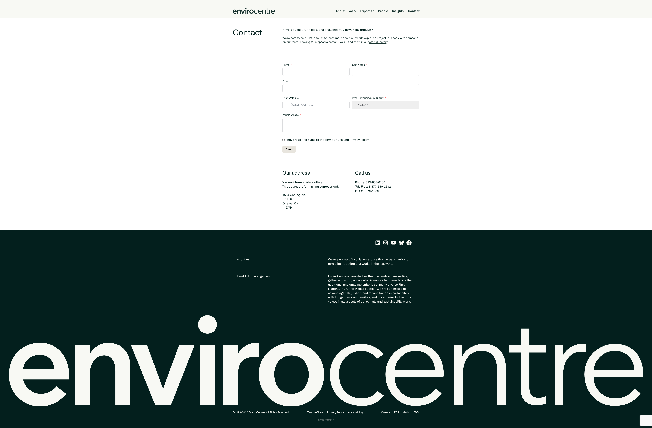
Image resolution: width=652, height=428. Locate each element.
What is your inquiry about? (368, 98)
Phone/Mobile (290, 98)
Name (285, 64)
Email (285, 81)
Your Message (290, 115)
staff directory (378, 42)
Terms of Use (334, 140)
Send (289, 149)
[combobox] (286, 105)
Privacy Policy (359, 140)
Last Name (358, 64)
